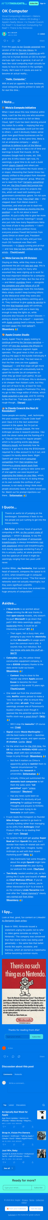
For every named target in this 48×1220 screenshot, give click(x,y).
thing (33, 716)
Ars (29, 742)
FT (28, 629)
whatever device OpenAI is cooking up (21, 53)
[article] (24, 1119)
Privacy (25, 1200)
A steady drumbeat (17, 539)
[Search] (43, 1105)
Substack (12, 1215)
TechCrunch (17, 252)
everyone (18, 549)
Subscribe (34, 3)
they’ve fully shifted (23, 249)
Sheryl (21, 245)
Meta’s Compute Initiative (20, 107)
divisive (26, 535)
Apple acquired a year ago (15, 396)
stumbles (20, 282)
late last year (31, 265)
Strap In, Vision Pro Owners (16, 1132)
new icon (27, 399)
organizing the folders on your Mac (19, 475)
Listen (42, 34)
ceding (37, 622)
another (35, 838)
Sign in (43, 3)
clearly (27, 339)
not (15, 209)
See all (7, 1168)
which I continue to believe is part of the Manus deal (21, 145)
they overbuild (18, 128)
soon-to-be (17, 47)
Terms (31, 1200)
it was (10, 209)
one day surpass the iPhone (26, 346)
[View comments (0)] (13, 40)
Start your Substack (17, 1208)
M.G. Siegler (12, 33)
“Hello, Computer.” (15, 79)
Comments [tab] (7, 1074)
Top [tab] (4, 1105)
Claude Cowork (22, 428)
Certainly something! (33, 182)
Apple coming (13, 322)
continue (6, 342)
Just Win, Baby (9, 1150)
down (14, 326)
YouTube (38, 869)
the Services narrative (30, 342)
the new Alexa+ (26, 50)
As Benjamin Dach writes (14, 920)
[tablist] (12, 1074)
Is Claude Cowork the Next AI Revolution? (20, 409)
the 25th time (34, 746)
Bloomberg (8, 329)
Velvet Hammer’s (29, 893)
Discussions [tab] (20, 1105)
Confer (21, 742)
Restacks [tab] (18, 1074)
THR (18, 727)
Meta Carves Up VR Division (21, 257)
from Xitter (28, 896)
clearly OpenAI (16, 165)
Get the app (36, 1208)
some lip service (35, 302)
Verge (21, 402)
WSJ (42, 716)
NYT (13, 653)
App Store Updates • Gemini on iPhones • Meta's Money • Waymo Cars (16, 1119)
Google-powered (31, 47)
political (28, 802)
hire (40, 185)
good (28, 716)
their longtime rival (28, 462)
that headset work (20, 305)
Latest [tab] (11, 1105)
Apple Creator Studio (17, 334)
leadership (11, 625)
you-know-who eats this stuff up (26, 650)
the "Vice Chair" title (29, 199)
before (30, 326)
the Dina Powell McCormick (24, 185)
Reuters (27, 791)
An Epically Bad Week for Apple (15, 1113)
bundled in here (15, 389)
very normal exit (14, 896)
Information (16, 495)
